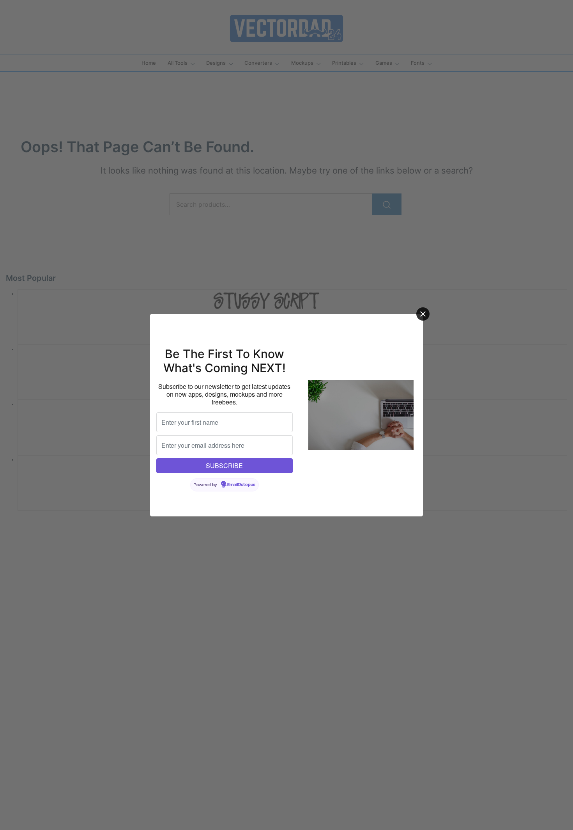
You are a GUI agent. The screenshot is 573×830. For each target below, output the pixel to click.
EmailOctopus (241, 485)
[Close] (423, 314)
